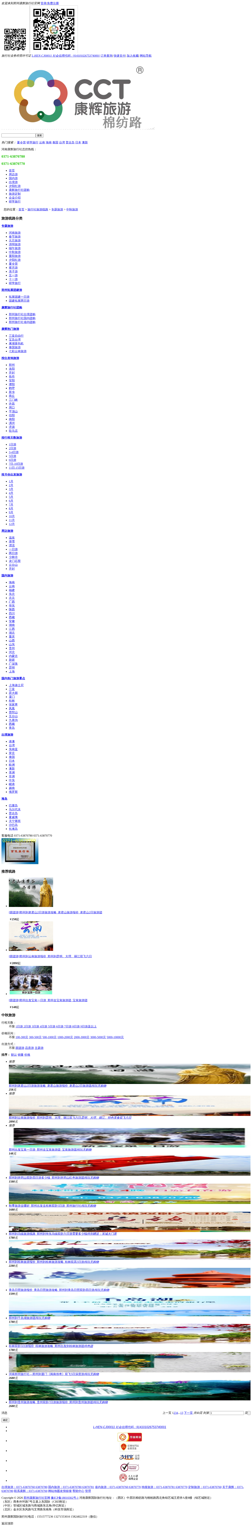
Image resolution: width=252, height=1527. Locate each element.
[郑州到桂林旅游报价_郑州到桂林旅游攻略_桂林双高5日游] (130, 1250)
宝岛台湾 (15, 339)
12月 (12, 524)
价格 (27, 1054)
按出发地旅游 (10, 358)
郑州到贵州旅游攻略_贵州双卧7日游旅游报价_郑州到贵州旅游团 (58, 1402)
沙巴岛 (13, 824)
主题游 (39, 1047)
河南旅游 (15, 232)
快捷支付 (119, 55)
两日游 (13, 553)
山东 (12, 644)
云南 (42, 142)
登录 (43, 3)
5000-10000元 (115, 1037)
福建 (12, 590)
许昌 (12, 403)
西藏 (12, 617)
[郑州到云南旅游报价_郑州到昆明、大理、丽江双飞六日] (31, 949)
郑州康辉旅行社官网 (37, 1497)
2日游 (12, 448)
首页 (21, 209)
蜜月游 (13, 267)
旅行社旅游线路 (37, 209)
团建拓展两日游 (19, 300)
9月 (11, 512)
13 (181, 1412)
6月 (11, 500)
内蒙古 (13, 656)
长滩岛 (13, 828)
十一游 (13, 279)
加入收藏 (133, 55)
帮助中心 (78, 1490)
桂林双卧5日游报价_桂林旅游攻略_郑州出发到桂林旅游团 (51, 1346)
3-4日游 (14, 452)
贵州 (12, 648)
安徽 (12, 621)
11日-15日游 (17, 467)
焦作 (12, 376)
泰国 (55, 142)
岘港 (12, 784)
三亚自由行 (16, 335)
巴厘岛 (13, 805)
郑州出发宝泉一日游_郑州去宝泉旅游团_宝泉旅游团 (50, 1149)
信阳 (12, 415)
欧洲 (12, 764)
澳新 (85, 142)
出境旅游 (7, 734)
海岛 (4, 798)
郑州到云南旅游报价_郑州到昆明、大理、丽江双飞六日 (70, 1117)
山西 (12, 640)
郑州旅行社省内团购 (22, 322)
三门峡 (13, 399)
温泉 (12, 537)
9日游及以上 (88, 1026)
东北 (12, 594)
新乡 (12, 392)
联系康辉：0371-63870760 (30, 1490)
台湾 (62, 142)
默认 (14, 1054)
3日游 (36, 1026)
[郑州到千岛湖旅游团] (130, 1306)
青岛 (12, 727)
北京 (12, 597)
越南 (12, 788)
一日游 (13, 549)
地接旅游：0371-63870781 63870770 (164, 1487)
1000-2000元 (65, 1037)
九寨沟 (13, 720)
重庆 (12, 636)
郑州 (12, 364)
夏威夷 (13, 817)
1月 (11, 481)
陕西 (12, 609)
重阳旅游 (15, 256)
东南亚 (13, 749)
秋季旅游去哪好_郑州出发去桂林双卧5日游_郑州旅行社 (52, 1205)
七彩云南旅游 (18, 351)
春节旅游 (15, 236)
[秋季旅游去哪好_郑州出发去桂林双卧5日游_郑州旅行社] (130, 1194)
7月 (11, 504)
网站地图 (54, 1490)
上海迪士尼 (16, 685)
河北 (12, 652)
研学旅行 (32, 142)
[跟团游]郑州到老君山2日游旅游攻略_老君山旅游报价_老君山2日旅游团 (55, 912)
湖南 (12, 625)
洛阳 (12, 368)
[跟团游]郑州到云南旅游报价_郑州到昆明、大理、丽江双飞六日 (50, 956)
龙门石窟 (15, 560)
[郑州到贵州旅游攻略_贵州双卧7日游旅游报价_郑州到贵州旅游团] (130, 1390)
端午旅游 (15, 248)
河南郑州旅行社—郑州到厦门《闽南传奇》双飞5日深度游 (54, 1374)
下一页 (188, 1412)
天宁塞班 (15, 821)
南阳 (12, 419)
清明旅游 (15, 244)
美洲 (12, 772)
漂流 (12, 545)
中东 (12, 780)
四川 (12, 613)
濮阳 (12, 384)
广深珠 (13, 663)
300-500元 (35, 1037)
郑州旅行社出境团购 (22, 314)
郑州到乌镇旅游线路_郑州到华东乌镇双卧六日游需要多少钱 (63, 1233)
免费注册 (53, 3)
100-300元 (21, 1037)
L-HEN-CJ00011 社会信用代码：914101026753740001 (66, 55)
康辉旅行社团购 (11, 307)
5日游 (12, 456)
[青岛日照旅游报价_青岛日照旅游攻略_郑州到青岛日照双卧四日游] (130, 1278)
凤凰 (12, 708)
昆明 (12, 667)
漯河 (12, 423)
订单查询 (106, 55)
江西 (12, 628)
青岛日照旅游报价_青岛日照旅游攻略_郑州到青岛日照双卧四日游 (59, 1289)
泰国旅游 (15, 347)
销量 (21, 1054)
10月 (12, 516)
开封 (12, 372)
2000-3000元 (81, 1037)
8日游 (76, 1026)
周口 (12, 407)
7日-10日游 (16, 463)
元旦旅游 (15, 240)
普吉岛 (70, 142)
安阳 (12, 380)
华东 (12, 605)
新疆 (12, 659)
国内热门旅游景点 (13, 678)
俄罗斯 (13, 791)
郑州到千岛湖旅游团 (29, 1318)
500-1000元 (49, 1037)
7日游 (68, 1026)
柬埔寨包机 (16, 343)
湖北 (12, 632)
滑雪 (12, 541)
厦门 (12, 696)
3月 (11, 489)
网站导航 (146, 55)
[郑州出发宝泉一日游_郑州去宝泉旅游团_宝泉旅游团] (31, 993)
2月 (11, 485)
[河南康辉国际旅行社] (20, 863)
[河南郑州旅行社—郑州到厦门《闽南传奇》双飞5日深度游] (130, 1362)
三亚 (12, 689)
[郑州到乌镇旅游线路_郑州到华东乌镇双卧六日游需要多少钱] (130, 1222)
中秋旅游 (72, 209)
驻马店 (13, 430)
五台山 (13, 716)
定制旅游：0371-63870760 (205, 1487)
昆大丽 (13, 692)
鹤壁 (12, 388)
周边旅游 (7, 530)
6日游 (12, 459)
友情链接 (66, 1490)
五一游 (13, 275)
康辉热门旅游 (10, 328)
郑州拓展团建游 (11, 289)
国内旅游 (7, 575)
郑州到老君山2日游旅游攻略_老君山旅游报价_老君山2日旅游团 (57, 1085)
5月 (11, 496)
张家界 (13, 704)
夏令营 (21, 142)
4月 (11, 493)
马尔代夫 (15, 809)
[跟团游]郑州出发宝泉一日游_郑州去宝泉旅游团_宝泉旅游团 (48, 1000)
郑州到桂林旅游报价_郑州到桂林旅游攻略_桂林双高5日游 (54, 1261)
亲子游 (13, 271)
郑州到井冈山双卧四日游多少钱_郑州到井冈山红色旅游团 (54, 1177)
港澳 (12, 741)
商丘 (12, 395)
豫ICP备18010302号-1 (65, 1497)
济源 (12, 426)
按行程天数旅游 (11, 437)
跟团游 (19, 1047)
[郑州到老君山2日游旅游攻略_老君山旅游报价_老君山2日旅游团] (31, 905)
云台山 (13, 564)
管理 (88, 1490)
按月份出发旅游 (11, 474)
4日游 (44, 1026)
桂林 (12, 700)
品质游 (29, 1047)
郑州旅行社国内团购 (22, 318)
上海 (12, 671)
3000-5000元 (98, 1037)
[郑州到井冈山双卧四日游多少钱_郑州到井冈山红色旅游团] (130, 1166)
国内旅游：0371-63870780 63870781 (71, 1487)
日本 (78, 142)
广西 (12, 601)
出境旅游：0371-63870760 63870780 (24, 1487)
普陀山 (13, 712)
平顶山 (13, 411)
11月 (12, 520)
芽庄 (12, 753)
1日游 (12, 444)
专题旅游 (57, 209)
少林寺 (13, 557)
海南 (49, 142)
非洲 (12, 776)
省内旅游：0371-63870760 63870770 (118, 1487)
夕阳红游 (15, 259)
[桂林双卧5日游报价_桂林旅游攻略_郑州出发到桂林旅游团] (130, 1334)
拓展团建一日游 (19, 296)
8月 (11, 508)
